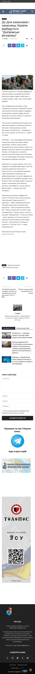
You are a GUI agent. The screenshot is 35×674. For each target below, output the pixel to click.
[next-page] (6, 368)
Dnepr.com (21, 668)
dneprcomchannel (8, 234)
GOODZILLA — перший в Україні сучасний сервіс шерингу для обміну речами (22, 335)
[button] (3, 11)
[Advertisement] (17, 6)
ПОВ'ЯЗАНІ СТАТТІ (8, 328)
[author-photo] (17, 311)
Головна (4, 16)
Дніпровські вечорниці (14, 265)
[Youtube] (27, 658)
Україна (4, 337)
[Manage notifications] (30, 669)
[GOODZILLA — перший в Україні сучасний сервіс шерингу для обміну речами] (6, 335)
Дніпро (4, 346)
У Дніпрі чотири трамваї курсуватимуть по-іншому (25, 291)
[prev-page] (3, 368)
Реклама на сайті (22, 665)
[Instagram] (12, 658)
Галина (6, 38)
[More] (27, 45)
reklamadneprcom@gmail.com (17, 628)
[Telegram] (18, 45)
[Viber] (14, 45)
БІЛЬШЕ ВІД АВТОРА (22, 328)
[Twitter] (22, 45)
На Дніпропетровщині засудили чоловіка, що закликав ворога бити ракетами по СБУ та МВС (9, 293)
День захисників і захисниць (10, 267)
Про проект (13, 665)
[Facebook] (9, 45)
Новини (10, 16)
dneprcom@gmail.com (23, 645)
